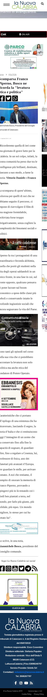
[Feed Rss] (31, 683)
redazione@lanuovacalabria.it (29, 672)
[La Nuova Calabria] (24, 5)
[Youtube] (26, 683)
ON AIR (25, 34)
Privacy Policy (39, 694)
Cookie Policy (26, 694)
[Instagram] (21, 683)
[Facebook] (15, 683)
